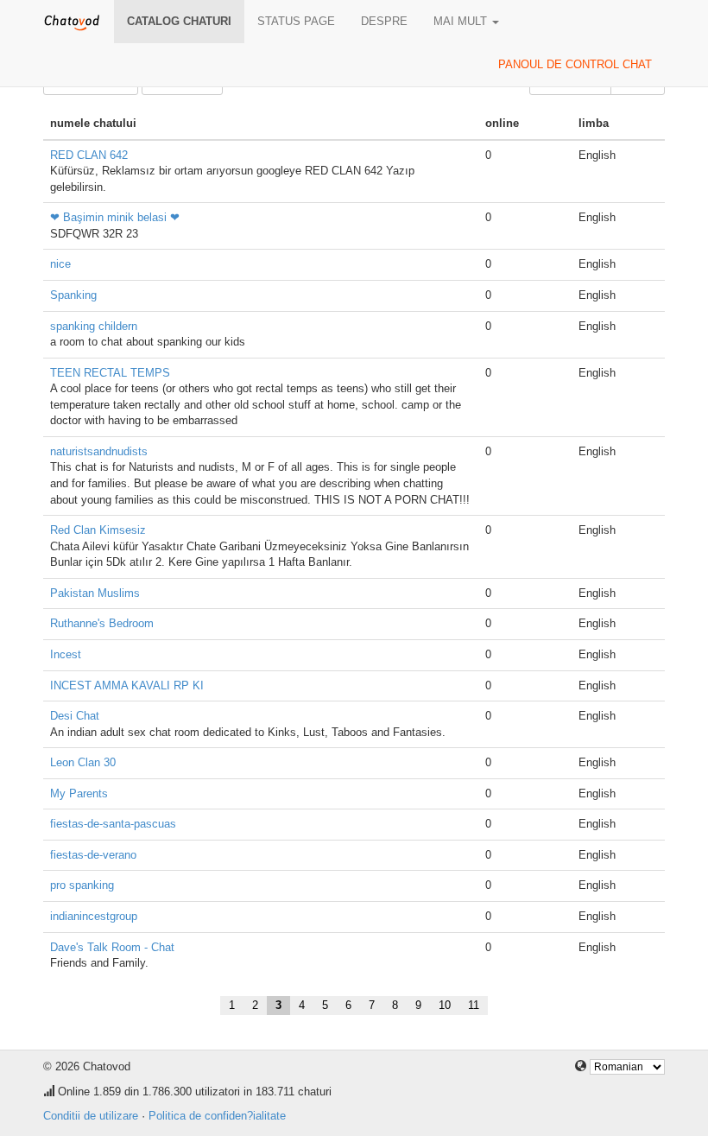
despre (384, 21)
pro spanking (82, 885)
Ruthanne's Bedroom (102, 623)
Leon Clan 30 (83, 762)
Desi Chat (74, 715)
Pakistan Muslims (95, 593)
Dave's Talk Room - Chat (112, 947)
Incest (65, 654)
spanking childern (93, 326)
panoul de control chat (575, 64)
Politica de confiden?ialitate (217, 1115)
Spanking (73, 295)
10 (445, 1005)
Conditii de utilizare (90, 1115)
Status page (296, 21)
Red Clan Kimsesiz (98, 530)
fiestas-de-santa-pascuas (113, 823)
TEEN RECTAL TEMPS (110, 372)
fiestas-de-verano (93, 854)
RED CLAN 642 (89, 155)
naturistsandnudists (99, 451)
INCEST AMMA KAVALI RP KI (127, 685)
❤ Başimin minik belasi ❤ (115, 217)
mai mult (461, 21)
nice (60, 263)
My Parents (79, 793)
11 (473, 1005)
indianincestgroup (93, 916)
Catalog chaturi (179, 21)
